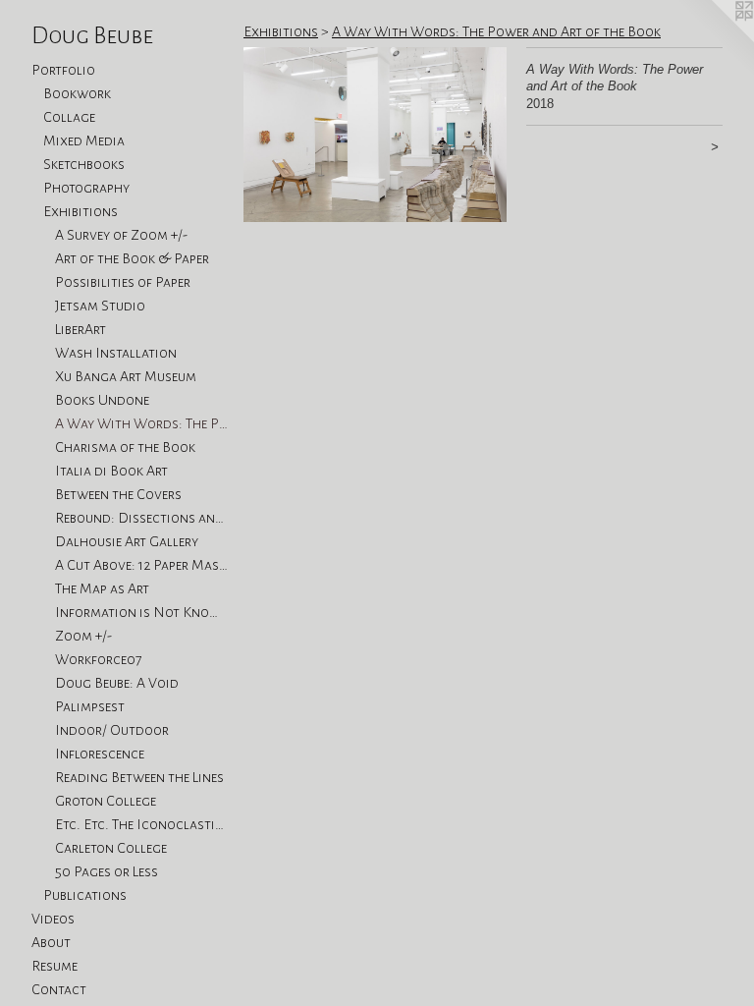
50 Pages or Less (106, 871)
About (51, 942)
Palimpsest (90, 706)
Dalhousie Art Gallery (126, 541)
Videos (53, 918)
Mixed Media (84, 140)
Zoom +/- (83, 635)
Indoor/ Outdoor (112, 730)
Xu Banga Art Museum (125, 376)
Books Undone (102, 400)
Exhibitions (80, 211)
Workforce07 (98, 659)
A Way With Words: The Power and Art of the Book (141, 423)
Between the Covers (118, 494)
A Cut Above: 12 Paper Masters (141, 565)
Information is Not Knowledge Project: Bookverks (141, 612)
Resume (54, 966)
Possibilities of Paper (122, 282)
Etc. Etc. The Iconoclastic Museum (141, 824)
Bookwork (77, 93)
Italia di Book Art (111, 470)
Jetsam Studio (100, 305)
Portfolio (63, 70)
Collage (69, 117)
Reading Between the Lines (139, 777)
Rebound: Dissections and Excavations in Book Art (141, 518)
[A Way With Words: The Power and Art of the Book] (375, 134)
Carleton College (111, 848)
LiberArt (80, 329)
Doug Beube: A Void (117, 683)
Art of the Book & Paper (132, 258)
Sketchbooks (84, 164)
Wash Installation (116, 353)
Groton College (105, 801)
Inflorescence (99, 753)
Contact (58, 989)
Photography (86, 188)
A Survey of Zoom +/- (121, 235)
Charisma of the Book (125, 447)
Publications (85, 895)
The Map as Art (102, 588)
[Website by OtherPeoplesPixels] (714, 39)
